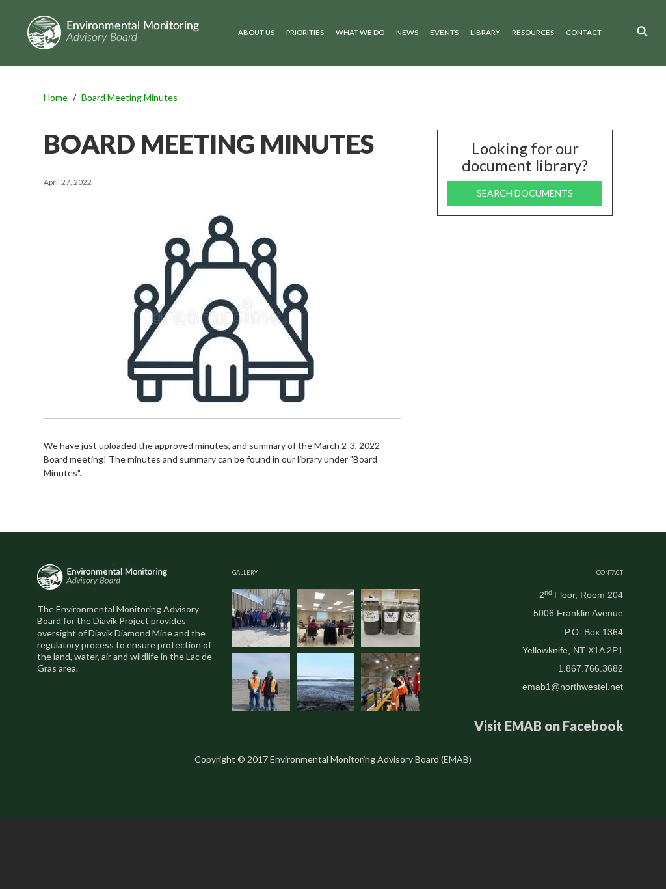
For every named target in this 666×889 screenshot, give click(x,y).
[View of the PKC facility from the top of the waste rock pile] (325, 682)
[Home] (113, 32)
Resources (533, 32)
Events (444, 32)
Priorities (305, 32)
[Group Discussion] (325, 618)
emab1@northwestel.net (572, 686)
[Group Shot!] (261, 618)
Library (485, 32)
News (407, 32)
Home (56, 97)
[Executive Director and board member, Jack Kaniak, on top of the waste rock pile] (261, 682)
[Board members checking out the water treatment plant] (390, 682)
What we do (360, 32)
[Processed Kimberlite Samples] (390, 618)
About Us (256, 32)
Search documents (525, 192)
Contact (584, 32)
